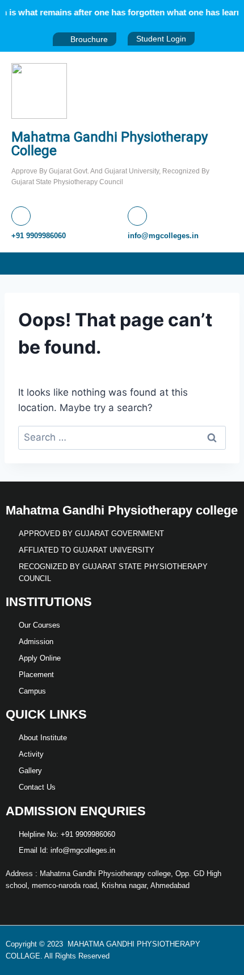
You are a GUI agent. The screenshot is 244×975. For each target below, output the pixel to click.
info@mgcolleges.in (163, 235)
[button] (235, 263)
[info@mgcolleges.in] (137, 216)
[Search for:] (122, 437)
